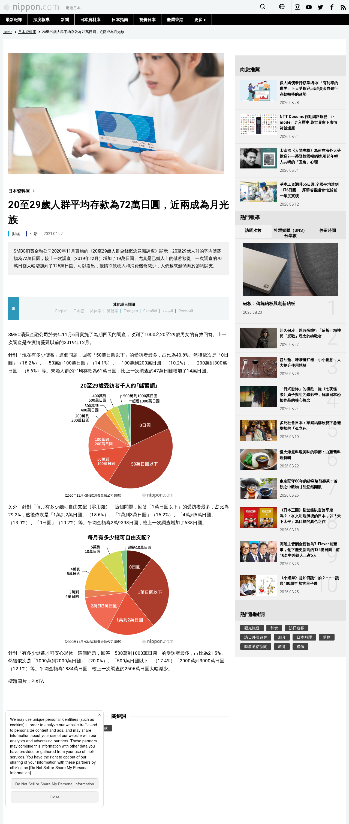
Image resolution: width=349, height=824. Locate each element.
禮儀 (300, 646)
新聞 (65, 19)
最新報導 (14, 19)
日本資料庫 (90, 19)
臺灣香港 (175, 19)
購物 (326, 637)
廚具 (282, 637)
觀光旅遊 (252, 628)
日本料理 (304, 637)
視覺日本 (147, 19)
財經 (16, 234)
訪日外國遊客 (255, 637)
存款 (104, 728)
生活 (34, 234)
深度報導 (41, 19)
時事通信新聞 (255, 646)
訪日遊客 (296, 628)
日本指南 (120, 19)
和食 (274, 628)
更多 (199, 19)
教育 (282, 646)
